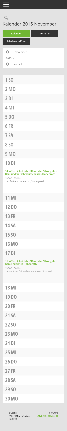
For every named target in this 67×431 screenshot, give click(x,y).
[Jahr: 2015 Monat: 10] (7, 52)
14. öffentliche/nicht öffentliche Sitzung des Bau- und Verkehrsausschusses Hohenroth (31, 172)
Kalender (16, 33)
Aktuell (18, 64)
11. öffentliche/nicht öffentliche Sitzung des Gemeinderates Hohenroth (31, 263)
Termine (44, 33)
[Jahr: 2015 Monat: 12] (7, 64)
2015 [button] (9, 58)
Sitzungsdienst (47, 415)
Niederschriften (16, 41)
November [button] (21, 52)
